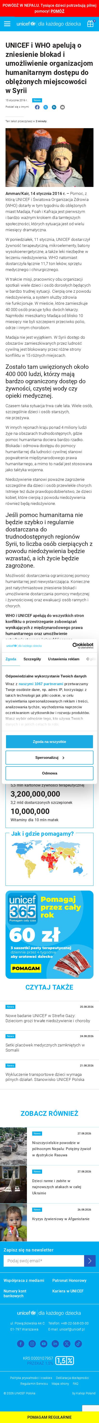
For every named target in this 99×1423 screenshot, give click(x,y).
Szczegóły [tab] (32, 659)
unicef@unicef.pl (72, 1329)
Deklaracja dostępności (72, 1378)
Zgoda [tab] (11, 659)
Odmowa (49, 773)
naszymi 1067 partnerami (41, 684)
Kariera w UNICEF (68, 1291)
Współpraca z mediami (24, 1280)
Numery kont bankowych (15, 1293)
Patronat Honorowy (69, 1280)
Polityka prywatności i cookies (31, 1378)
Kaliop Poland (85, 1393)
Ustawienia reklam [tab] (63, 659)
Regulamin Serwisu (34, 1383)
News (37, 100)
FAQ (76, 1383)
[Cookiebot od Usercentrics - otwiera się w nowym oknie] (72, 645)
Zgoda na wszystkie (49, 742)
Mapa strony (60, 1383)
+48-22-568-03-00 (75, 1323)
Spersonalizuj (46, 757)
